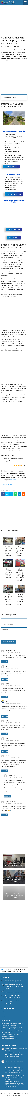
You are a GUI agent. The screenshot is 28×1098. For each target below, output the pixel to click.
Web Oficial (14, 237)
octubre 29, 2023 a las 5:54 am (13, 703)
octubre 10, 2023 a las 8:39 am (13, 668)
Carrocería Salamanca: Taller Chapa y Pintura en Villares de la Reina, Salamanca (15, 1063)
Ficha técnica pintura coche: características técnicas (9, 1039)
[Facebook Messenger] (7, 494)
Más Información (14, 194)
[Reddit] (23, 494)
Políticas (3, 1012)
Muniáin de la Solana (7, 484)
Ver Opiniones (14, 229)
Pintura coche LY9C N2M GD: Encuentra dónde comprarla (12, 996)
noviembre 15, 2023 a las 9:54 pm (14, 803)
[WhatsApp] (15, 494)
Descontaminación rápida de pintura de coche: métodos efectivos (12, 1024)
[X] (11, 494)
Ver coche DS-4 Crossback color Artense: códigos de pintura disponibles (14, 1001)
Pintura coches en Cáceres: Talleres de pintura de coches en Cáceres (11, 1028)
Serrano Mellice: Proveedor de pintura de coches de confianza (13, 981)
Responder (5, 662)
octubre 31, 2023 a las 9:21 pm (13, 740)
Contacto (4, 1016)
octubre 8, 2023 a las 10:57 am (13, 652)
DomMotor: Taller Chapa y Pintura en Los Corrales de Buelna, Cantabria (14, 1077)
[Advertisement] (14, 20)
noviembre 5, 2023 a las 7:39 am (14, 757)
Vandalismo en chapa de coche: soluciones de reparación (10, 1035)
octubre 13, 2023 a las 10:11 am (13, 685)
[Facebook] (3, 494)
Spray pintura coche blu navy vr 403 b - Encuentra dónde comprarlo (14, 992)
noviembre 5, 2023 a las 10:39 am (16, 777)
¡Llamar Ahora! (11, 166)
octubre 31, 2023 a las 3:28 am (13, 722)
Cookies (3, 1014)
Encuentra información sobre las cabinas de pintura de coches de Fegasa (14, 986)
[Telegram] (19, 494)
